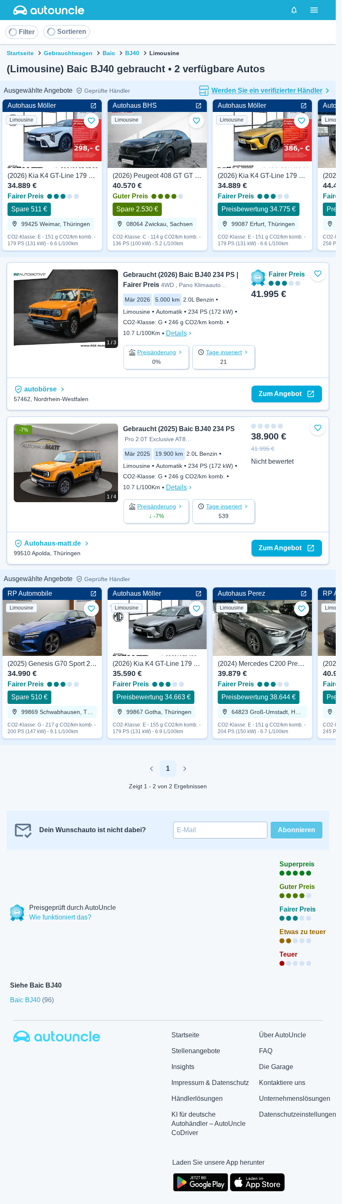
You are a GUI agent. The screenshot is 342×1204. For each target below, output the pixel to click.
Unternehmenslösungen (294, 1098)
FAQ (265, 1050)
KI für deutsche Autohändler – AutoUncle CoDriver (208, 1123)
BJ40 (132, 53)
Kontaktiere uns (282, 1082)
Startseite (20, 53)
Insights (182, 1066)
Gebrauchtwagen (68, 53)
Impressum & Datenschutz (210, 1082)
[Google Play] (200, 1181)
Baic (109, 53)
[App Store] (257, 1181)
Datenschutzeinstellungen (297, 1114)
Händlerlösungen (197, 1098)
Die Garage (276, 1066)
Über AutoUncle (282, 1035)
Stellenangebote (195, 1050)
